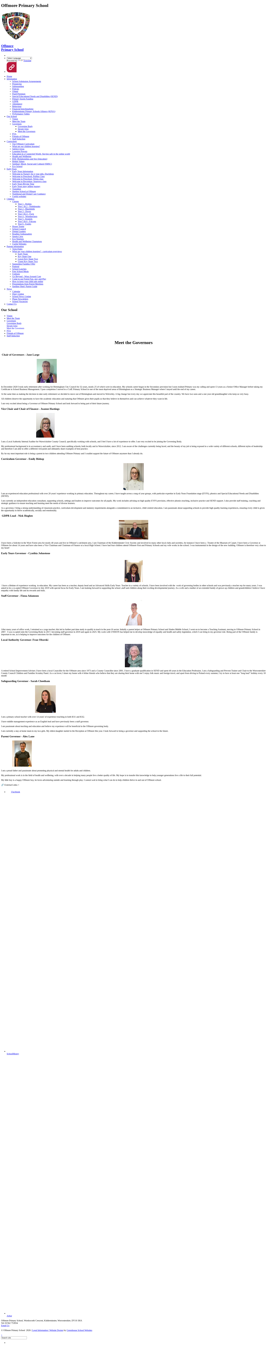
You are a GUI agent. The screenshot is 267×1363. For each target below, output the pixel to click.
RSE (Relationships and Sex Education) (29, 159)
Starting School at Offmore (24, 191)
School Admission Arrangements (26, 81)
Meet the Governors (26, 131)
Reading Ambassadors (22, 234)
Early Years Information (22, 171)
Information (12, 79)
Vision (15, 119)
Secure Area (23, 129)
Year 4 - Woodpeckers (27, 216)
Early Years (12, 169)
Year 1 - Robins (25, 204)
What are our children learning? (26, 146)
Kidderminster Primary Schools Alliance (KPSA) (33, 111)
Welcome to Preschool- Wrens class (27, 179)
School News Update (21, 296)
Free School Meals (20, 271)
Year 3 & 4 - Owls (26, 214)
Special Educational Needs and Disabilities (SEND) (35, 96)
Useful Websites (19, 244)
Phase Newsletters (20, 299)
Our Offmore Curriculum (23, 144)
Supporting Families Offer (23, 264)
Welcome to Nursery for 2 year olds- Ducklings (33, 174)
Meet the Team (18, 121)
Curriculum (12, 141)
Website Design (56, 1330)
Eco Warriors (18, 239)
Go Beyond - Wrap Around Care (26, 276)
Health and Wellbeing (21, 156)
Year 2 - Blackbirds (26, 209)
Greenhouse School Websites (79, 1330)
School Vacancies (20, 301)
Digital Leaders (19, 231)
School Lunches (19, 269)
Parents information (15, 246)
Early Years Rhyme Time (23, 184)
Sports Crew (17, 236)
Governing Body (25, 126)
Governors (17, 124)
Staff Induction (18, 139)
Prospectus (17, 84)
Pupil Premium (18, 94)
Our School (12, 116)
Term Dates (17, 249)
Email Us (5, 1325)
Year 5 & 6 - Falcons (27, 221)
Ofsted (15, 91)
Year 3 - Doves (24, 211)
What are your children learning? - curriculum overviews (37, 251)
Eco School (17, 166)
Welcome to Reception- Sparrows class (29, 181)
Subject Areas (18, 149)
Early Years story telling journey (26, 186)
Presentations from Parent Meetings (27, 284)
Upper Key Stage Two (28, 261)
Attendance (17, 104)
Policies (15, 89)
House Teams (18, 226)
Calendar (16, 291)
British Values (18, 161)
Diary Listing (18, 294)
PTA (14, 134)
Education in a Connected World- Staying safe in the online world (41, 154)
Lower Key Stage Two (28, 259)
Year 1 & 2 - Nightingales (29, 206)
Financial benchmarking (22, 109)
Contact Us (12, 304)
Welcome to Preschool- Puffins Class (28, 176)
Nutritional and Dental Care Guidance (29, 194)
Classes (15, 201)
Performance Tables (21, 114)
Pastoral (15, 266)
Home (9, 76)
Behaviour (16, 106)
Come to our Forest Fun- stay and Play (29, 279)
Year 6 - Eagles (24, 224)
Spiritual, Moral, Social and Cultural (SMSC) (32, 164)
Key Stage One (24, 256)
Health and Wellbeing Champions (27, 241)
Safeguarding (18, 86)
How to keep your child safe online (27, 281)
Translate (27, 60)
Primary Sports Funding (22, 99)
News (9, 289)
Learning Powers (19, 151)
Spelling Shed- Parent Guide (24, 286)
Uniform (16, 274)
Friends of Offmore (20, 136)
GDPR (15, 101)
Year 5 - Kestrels (25, 219)
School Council (19, 229)
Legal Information (40, 1330)
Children (10, 199)
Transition (16, 189)
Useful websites (19, 196)
